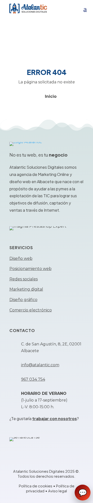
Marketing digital (26, 289)
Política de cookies (35, 485)
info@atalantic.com (40, 365)
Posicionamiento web (30, 268)
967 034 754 (33, 379)
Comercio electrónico (30, 310)
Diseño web (20, 258)
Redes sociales (23, 279)
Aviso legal (57, 490)
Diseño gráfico (23, 299)
